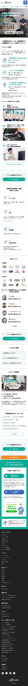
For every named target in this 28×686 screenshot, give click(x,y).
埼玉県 (3, 574)
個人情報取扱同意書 (6, 642)
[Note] (3, 674)
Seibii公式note (5, 616)
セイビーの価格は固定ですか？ (10, 358)
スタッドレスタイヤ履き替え (18, 416)
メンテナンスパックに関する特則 (9, 626)
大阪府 (3, 580)
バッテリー (4, 559)
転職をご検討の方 (5, 599)
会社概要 (3, 667)
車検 (17, 419)
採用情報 (3, 669)
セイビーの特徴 (5, 537)
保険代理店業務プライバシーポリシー (10, 640)
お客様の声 (4, 539)
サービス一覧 (4, 555)
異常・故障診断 (5, 561)
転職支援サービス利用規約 (7, 648)
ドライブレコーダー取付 (7, 419)
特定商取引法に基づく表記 (7, 644)
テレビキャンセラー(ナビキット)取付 (10, 428)
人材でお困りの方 (5, 605)
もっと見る (14, 434)
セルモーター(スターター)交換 (8, 425)
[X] (6, 674)
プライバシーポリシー (6, 636)
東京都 (3, 570)
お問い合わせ (4, 660)
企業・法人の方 (5, 589)
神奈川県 (3, 576)
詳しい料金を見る (14, 179)
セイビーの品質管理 (6, 549)
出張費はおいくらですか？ (9, 353)
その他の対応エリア (6, 582)
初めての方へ (4, 535)
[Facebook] (10, 674)
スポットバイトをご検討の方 (8, 597)
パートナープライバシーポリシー (9, 638)
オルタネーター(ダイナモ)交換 (8, 422)
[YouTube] (14, 674)
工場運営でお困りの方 (6, 607)
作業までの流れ (5, 541)
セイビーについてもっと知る (14, 164)
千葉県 (3, 572)
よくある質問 (4, 658)
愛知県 (3, 578)
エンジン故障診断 (21, 425)
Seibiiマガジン (5, 614)
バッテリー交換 (6, 416)
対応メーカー (4, 545)
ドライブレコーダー (6, 557)
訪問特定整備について (6, 652)
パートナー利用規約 (6, 624)
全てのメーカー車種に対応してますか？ (12, 363)
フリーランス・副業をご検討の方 (9, 595)
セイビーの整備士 (5, 547)
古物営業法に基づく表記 (7, 646)
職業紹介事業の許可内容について (9, 650)
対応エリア (4, 543)
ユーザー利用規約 (5, 622)
